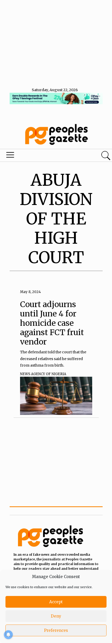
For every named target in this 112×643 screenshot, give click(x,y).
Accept (56, 601)
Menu (38, 156)
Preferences (56, 630)
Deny (56, 616)
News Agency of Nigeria (43, 374)
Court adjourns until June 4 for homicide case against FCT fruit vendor (52, 323)
